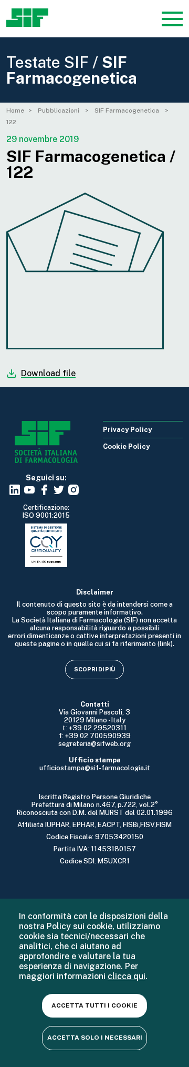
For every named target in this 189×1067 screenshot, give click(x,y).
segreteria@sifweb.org (94, 744)
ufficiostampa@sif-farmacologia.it (94, 768)
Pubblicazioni (59, 110)
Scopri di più (94, 669)
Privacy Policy (127, 430)
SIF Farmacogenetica (127, 110)
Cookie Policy (126, 446)
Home (15, 110)
